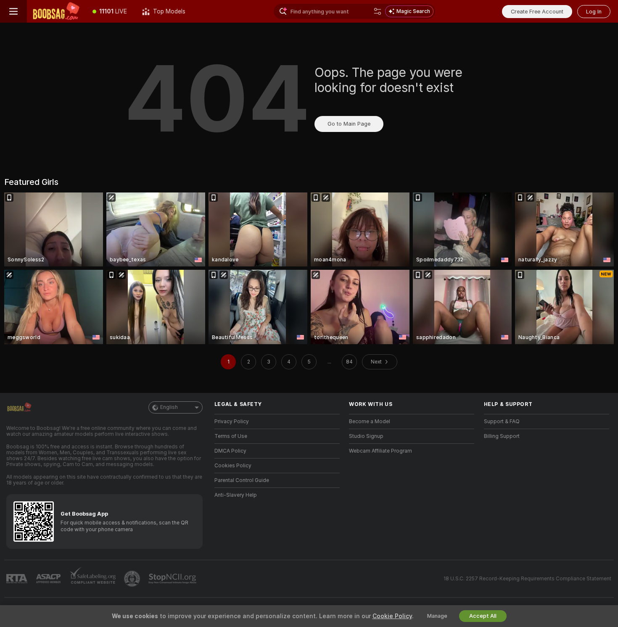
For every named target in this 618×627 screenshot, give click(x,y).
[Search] (377, 11)
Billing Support (502, 436)
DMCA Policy (230, 451)
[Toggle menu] (13, 11)
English (169, 407)
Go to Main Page (348, 124)
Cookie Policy (392, 616)
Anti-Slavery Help (235, 495)
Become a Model (369, 421)
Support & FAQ (502, 421)
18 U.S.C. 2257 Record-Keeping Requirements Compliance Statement (527, 579)
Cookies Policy (232, 466)
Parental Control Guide (241, 480)
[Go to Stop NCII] (173, 579)
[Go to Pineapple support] (133, 579)
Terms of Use (230, 436)
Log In (594, 11)
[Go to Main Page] (56, 11)
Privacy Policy (231, 421)
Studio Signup (366, 436)
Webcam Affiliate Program (380, 451)
